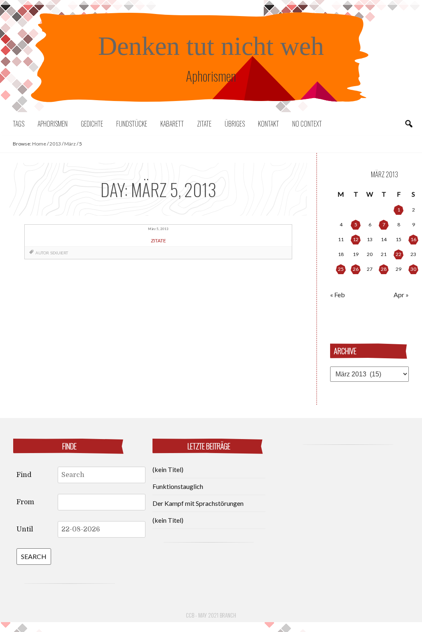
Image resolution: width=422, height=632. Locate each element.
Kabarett (172, 124)
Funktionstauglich (177, 486)
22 (398, 254)
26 (356, 269)
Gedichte (92, 124)
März (70, 144)
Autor (42, 252)
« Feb (337, 294)
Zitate (204, 124)
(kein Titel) (167, 469)
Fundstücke (131, 124)
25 (341, 269)
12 (356, 239)
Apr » (401, 294)
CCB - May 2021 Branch (211, 615)
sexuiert (59, 252)
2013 (55, 144)
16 (413, 239)
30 (413, 269)
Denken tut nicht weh (211, 46)
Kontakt (268, 124)
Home (39, 144)
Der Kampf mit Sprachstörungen (198, 503)
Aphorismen (53, 124)
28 (384, 269)
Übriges (235, 124)
